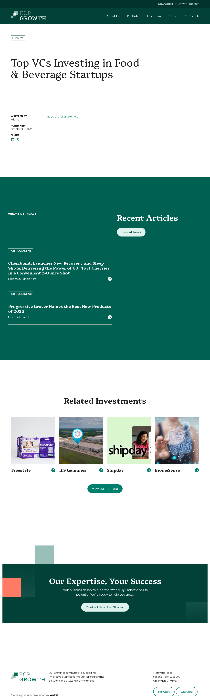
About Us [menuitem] (113, 16)
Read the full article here (62, 116)
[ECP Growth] (28, 16)
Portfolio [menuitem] (133, 16)
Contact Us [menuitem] (191, 16)
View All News (131, 232)
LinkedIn (164, 692)
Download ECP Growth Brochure (178, 4)
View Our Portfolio (105, 489)
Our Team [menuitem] (154, 16)
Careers (187, 692)
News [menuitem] (172, 16)
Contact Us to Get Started (105, 607)
